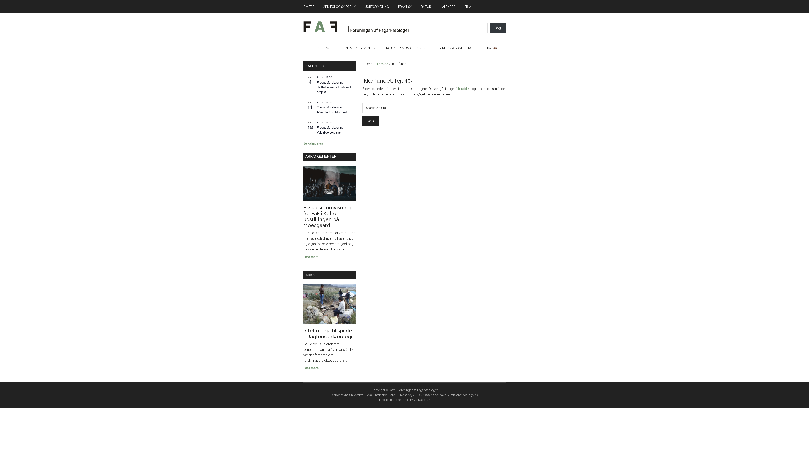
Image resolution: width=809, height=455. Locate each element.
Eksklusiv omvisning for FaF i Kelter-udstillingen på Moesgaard (327, 216)
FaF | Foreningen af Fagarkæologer (361, 28)
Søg (498, 28)
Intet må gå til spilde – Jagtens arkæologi (327, 334)
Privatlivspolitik (420, 399)
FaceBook (401, 399)
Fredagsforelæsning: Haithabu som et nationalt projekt (334, 87)
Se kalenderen (313, 143)
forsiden (464, 89)
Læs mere (311, 257)
